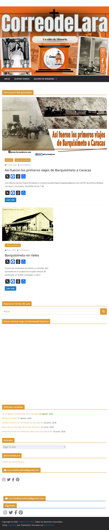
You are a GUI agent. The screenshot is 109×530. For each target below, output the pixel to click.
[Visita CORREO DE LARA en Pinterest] (17, 480)
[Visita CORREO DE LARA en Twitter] (9, 480)
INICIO (7, 79)
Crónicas (9, 160)
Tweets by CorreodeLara (13, 462)
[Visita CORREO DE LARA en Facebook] (13, 480)
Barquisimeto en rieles (22, 255)
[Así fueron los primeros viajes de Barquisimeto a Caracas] (54, 126)
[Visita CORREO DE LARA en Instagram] (3, 480)
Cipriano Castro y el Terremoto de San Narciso (22, 422)
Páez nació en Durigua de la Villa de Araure (21, 427)
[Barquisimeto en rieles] (27, 224)
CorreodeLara (25, 165)
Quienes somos (22, 79)
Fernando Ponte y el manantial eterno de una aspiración (27, 431)
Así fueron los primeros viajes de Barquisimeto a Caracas (48, 170)
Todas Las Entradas (23, 160)
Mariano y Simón (9, 418)
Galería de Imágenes (44, 79)
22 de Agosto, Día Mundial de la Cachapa (20, 414)
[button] (55, 79)
